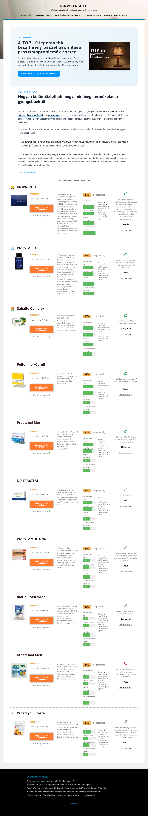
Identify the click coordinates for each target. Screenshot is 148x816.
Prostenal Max (29, 423)
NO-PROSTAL (28, 481)
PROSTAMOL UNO (31, 539)
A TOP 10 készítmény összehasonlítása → (39, 73)
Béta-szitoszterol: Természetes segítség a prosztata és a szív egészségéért (61, 795)
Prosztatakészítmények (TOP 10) (64, 15)
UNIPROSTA (27, 187)
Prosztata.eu (74, 6)
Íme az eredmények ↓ (27, 172)
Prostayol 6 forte (31, 713)
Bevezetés (26, 15)
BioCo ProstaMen (31, 597)
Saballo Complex (31, 309)
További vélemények (125, 230)
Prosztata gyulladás (115, 15)
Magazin (39, 15)
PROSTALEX (27, 248)
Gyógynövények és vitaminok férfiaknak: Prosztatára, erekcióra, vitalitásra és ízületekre (67, 788)
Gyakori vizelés (92, 15)
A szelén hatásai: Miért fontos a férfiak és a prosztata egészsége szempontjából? (64, 791)
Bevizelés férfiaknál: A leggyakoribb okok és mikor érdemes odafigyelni (59, 784)
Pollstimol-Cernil (31, 365)
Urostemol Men (29, 655)
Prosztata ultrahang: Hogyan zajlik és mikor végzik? (50, 781)
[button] (41, 208)
